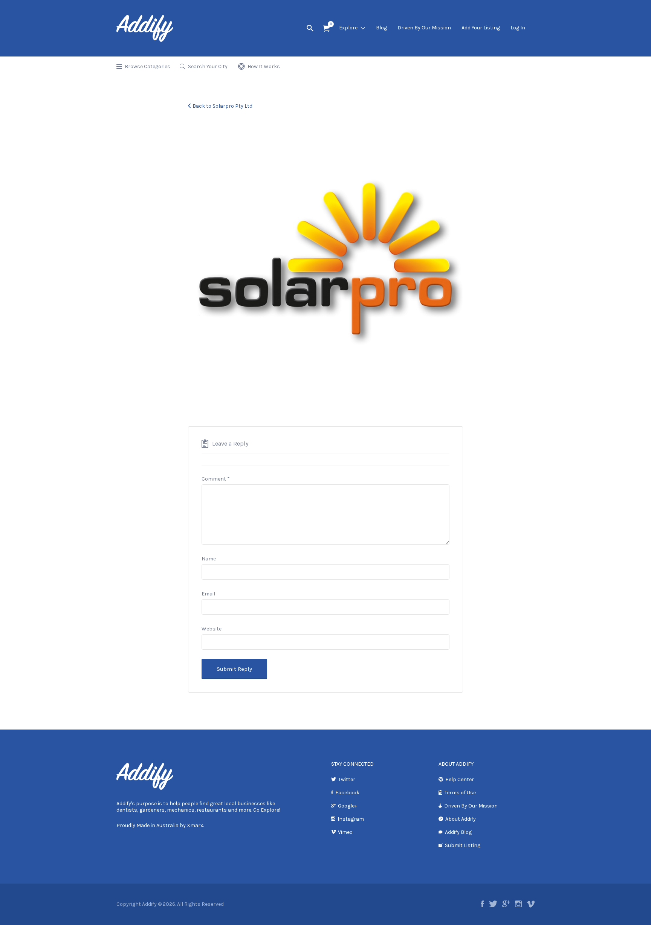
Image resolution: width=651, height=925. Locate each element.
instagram (518, 903)
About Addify (460, 819)
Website (212, 629)
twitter (493, 903)
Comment (216, 479)
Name (209, 559)
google (506, 903)
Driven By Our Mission (424, 27)
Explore (348, 27)
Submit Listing (462, 845)
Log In (517, 27)
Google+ (347, 806)
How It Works (264, 66)
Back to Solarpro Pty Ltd (222, 106)
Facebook (347, 792)
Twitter (346, 779)
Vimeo (345, 832)
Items (326, 28)
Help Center (459, 779)
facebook (482, 903)
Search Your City (208, 66)
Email (208, 594)
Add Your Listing (481, 27)
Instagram (351, 819)
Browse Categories (147, 66)
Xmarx (195, 825)
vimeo (531, 903)
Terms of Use (460, 792)
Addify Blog (458, 832)
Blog (381, 27)
